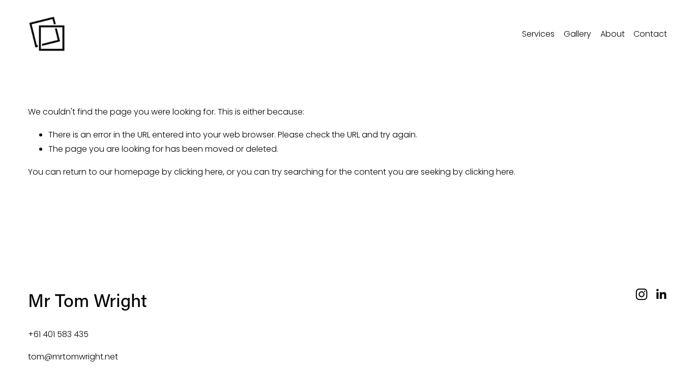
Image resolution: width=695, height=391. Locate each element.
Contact (650, 34)
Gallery (577, 34)
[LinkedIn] (661, 294)
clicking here (198, 172)
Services (538, 34)
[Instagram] (641, 294)
